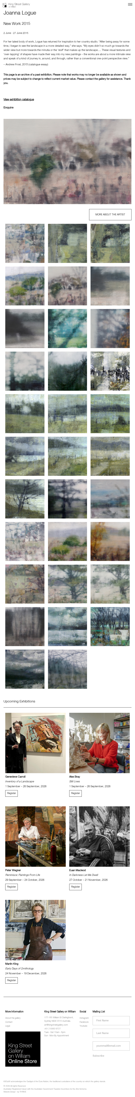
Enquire (9, 107)
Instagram (84, 1018)
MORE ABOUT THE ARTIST (110, 214)
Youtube (83, 1026)
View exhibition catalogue (19, 99)
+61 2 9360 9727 (52, 1029)
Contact (8, 1022)
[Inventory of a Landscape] (35, 743)
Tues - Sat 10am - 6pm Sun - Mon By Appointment (56, 1034)
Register (11, 793)
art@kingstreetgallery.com (56, 1025)
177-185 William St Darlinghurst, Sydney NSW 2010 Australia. (58, 1019)
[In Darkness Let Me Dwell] (99, 836)
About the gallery (13, 1018)
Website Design (9, 1092)
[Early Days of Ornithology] (35, 930)
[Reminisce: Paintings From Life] (35, 836)
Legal (7, 1026)
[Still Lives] (99, 743)
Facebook (84, 1022)
